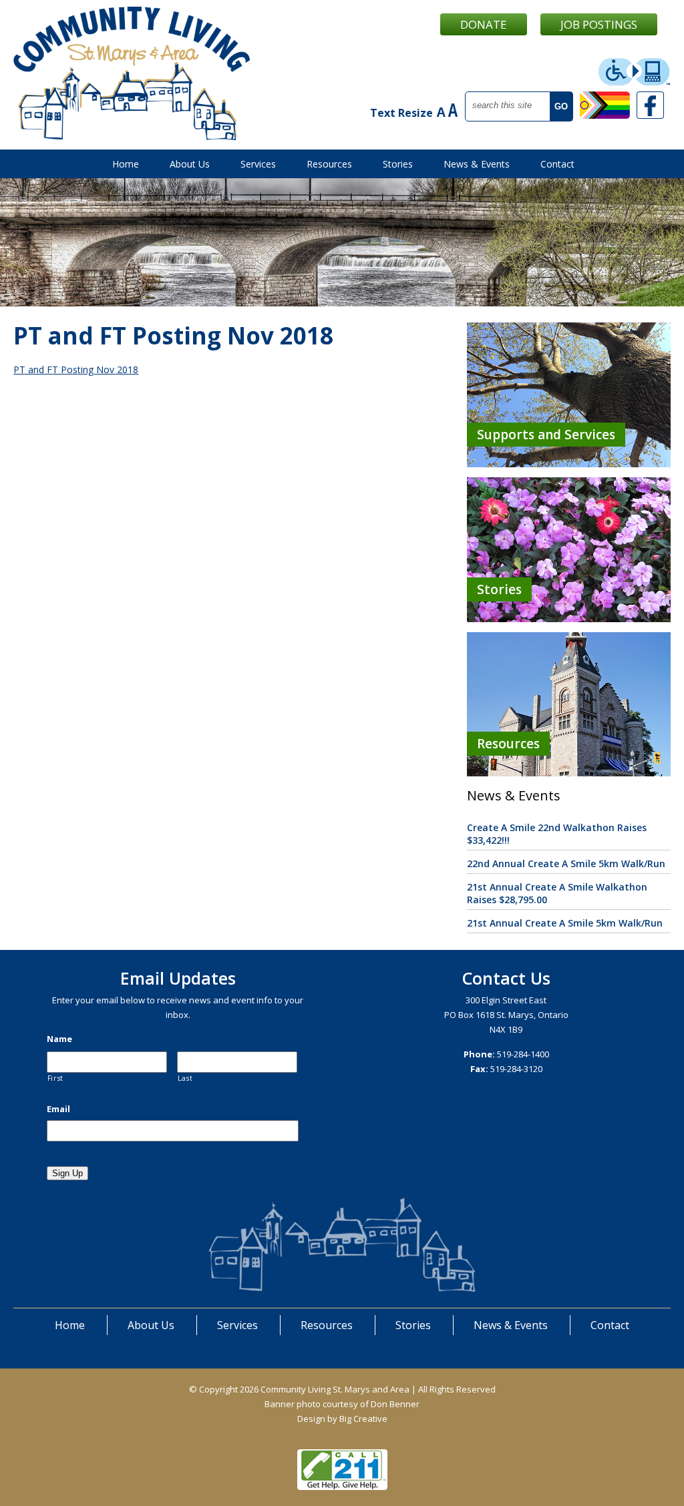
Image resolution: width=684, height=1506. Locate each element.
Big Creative (363, 1419)
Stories (398, 164)
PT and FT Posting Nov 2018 (75, 369)
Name (59, 1039)
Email (58, 1109)
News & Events (477, 164)
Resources (329, 164)
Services (258, 164)
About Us (190, 164)
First (55, 1078)
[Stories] (569, 618)
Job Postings (598, 24)
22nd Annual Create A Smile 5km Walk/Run (566, 863)
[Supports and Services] (569, 463)
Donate (483, 24)
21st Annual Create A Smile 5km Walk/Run (565, 923)
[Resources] (569, 772)
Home (125, 164)
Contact (557, 164)
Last (185, 1078)
